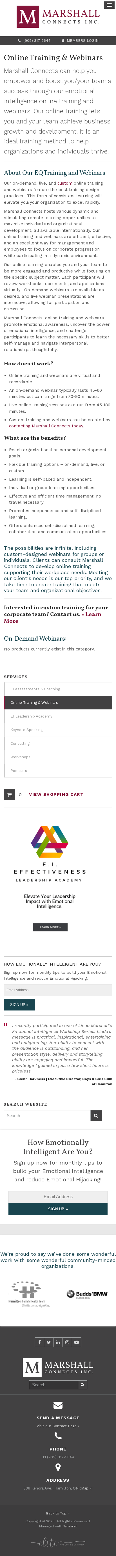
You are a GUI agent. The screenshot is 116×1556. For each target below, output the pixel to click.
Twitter (48, 1342)
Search (96, 1115)
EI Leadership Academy (31, 716)
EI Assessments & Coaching (35, 689)
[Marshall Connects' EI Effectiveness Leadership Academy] (50, 881)
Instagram (67, 1342)
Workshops (20, 757)
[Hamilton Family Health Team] (29, 1294)
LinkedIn (58, 1342)
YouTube (76, 1342)
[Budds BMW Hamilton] (87, 1294)
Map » (86, 1488)
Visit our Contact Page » (58, 1426)
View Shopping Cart (56, 794)
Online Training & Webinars (34, 702)
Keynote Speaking (26, 730)
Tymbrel (70, 1526)
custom (64, 183)
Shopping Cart (9, 794)
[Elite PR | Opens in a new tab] (58, 1539)
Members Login (83, 40)
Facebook (39, 1342)
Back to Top (57, 1513)
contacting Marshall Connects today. (46, 425)
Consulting (20, 743)
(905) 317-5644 (36, 40)
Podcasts (18, 771)
